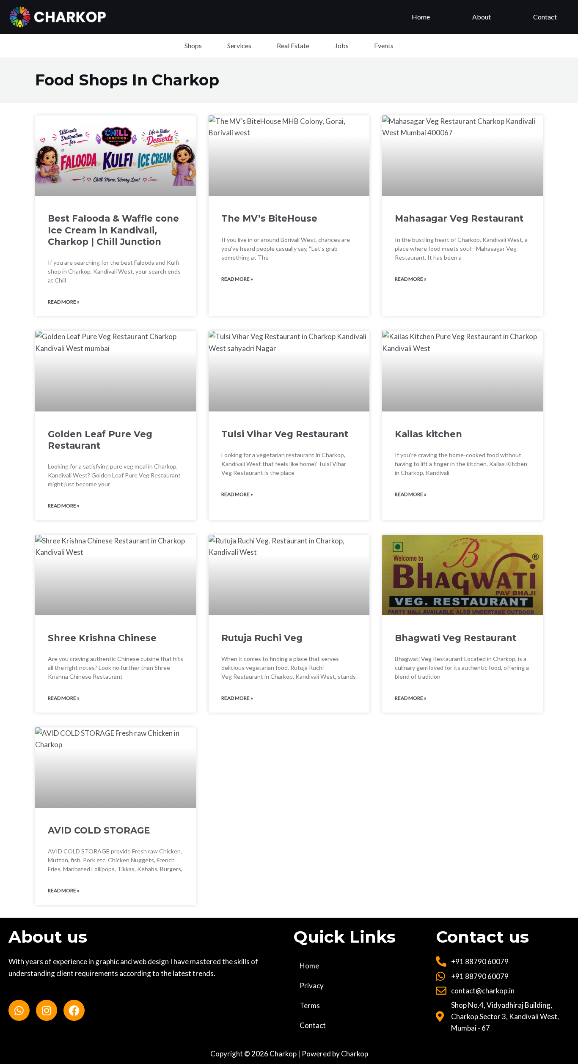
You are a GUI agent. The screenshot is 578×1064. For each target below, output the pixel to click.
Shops (193, 45)
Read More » (64, 302)
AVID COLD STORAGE (99, 830)
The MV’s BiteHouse (269, 218)
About (481, 17)
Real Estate (293, 45)
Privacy (312, 985)
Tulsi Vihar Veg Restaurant (284, 434)
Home (421, 17)
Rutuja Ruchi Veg (262, 638)
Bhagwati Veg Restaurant (455, 638)
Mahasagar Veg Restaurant (459, 218)
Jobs (342, 45)
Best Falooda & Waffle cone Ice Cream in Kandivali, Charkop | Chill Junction (113, 230)
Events (384, 45)
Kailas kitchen (428, 434)
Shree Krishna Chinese (102, 638)
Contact (545, 17)
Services (239, 45)
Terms (310, 1005)
